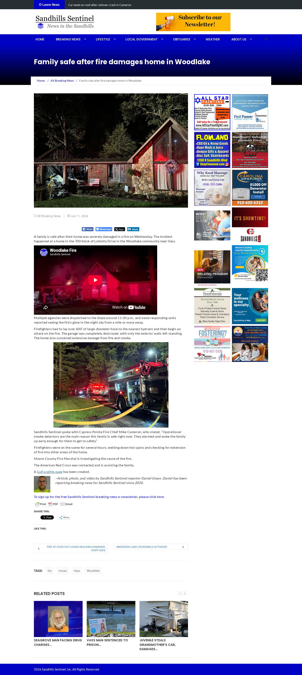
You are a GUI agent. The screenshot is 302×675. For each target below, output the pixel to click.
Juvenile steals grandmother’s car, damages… (157, 644)
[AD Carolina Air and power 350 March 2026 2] (250, 187)
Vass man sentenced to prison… (107, 642)
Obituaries (181, 39)
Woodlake (93, 571)
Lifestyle (103, 39)
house (63, 571)
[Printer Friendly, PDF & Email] (54, 504)
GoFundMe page (49, 472)
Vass (77, 571)
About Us (238, 39)
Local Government (142, 39)
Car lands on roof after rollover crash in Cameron (99, 5)
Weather (213, 39)
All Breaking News (49, 216)
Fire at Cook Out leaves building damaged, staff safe (76, 548)
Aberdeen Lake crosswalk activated (141, 546)
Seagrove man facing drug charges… (58, 642)
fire (50, 571)
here (160, 497)
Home (40, 39)
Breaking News (68, 39)
